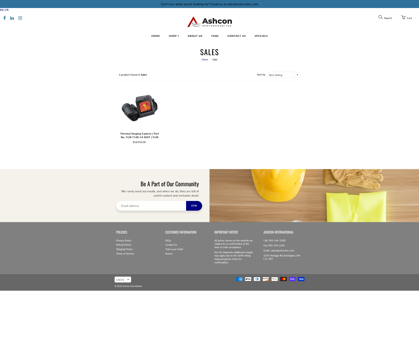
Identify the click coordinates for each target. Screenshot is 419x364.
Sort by (261, 74)
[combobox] (284, 75)
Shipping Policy (124, 249)
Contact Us (237, 35)
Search (168, 253)
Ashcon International (132, 286)
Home (155, 35)
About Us (195, 35)
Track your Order (174, 249)
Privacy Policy (123, 240)
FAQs (215, 35)
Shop (173, 35)
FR (7, 9)
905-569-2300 (277, 240)
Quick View (139, 109)
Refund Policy (123, 244)
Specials (261, 35)
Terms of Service (125, 253)
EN (1, 9)
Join (194, 205)
